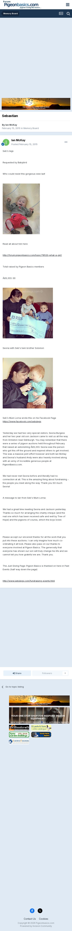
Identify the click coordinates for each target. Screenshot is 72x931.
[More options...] (66, 142)
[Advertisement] (36, 55)
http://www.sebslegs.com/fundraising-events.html (29, 580)
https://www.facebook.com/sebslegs (22, 421)
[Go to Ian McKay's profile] (6, 142)
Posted (24, 144)
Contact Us (30, 918)
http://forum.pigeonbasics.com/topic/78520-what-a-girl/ (32, 255)
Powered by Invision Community (36, 926)
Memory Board (31, 128)
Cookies (43, 918)
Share (18, 673)
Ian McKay (11, 124)
